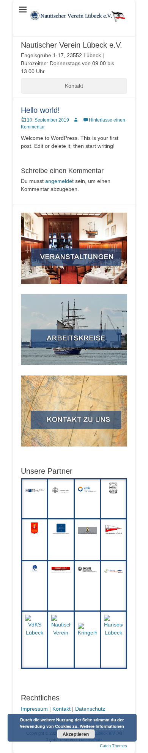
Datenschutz (90, 709)
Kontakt (74, 86)
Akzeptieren (76, 734)
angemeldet (59, 181)
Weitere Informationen (102, 726)
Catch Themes (113, 745)
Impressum (34, 709)
